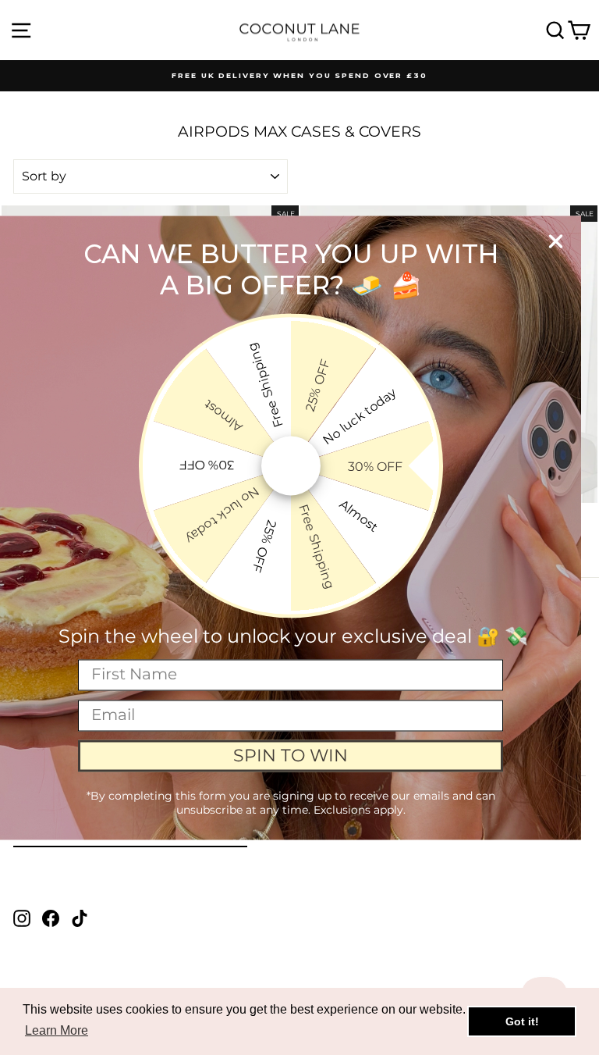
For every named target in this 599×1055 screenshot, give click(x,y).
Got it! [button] (522, 1021)
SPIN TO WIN (290, 755)
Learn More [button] (56, 1030)
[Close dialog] (555, 241)
